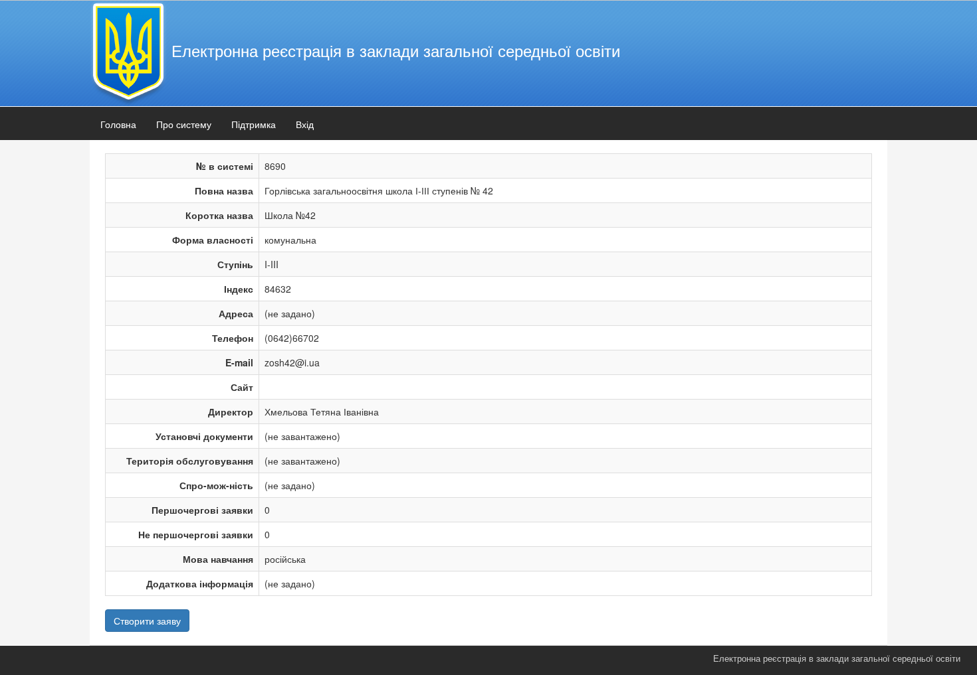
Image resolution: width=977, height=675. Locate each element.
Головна (118, 124)
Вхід (305, 124)
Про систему (183, 124)
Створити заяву (147, 620)
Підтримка (253, 124)
